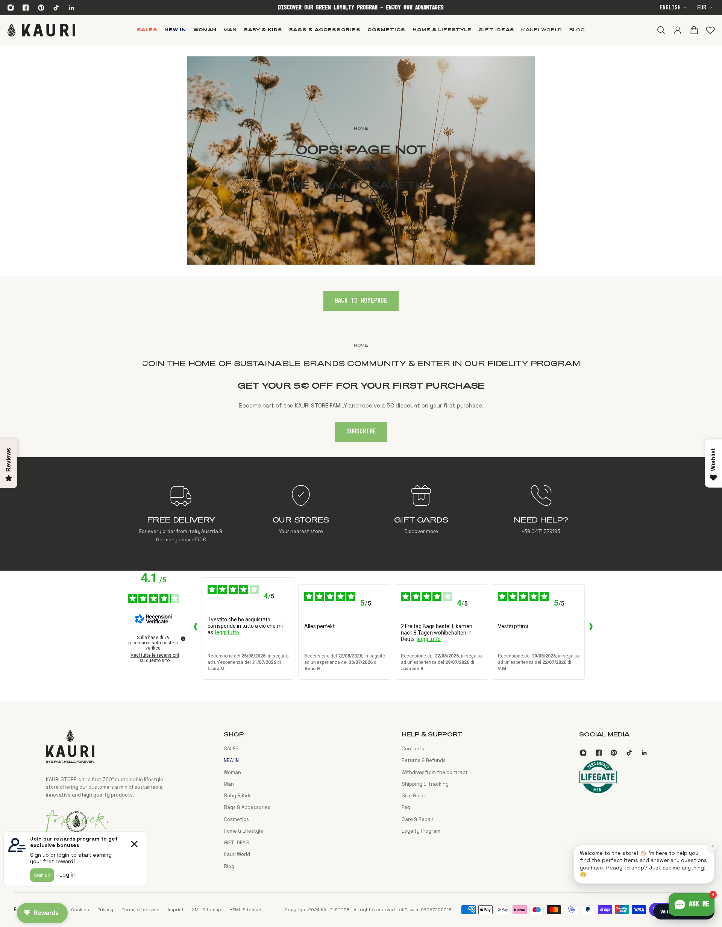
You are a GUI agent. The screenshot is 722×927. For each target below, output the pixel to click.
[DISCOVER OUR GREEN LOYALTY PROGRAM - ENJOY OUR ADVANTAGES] (361, 8)
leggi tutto (227, 632)
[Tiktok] (56, 7)
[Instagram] (10, 7)
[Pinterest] (41, 7)
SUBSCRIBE (361, 431)
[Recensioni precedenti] (195, 628)
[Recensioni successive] (590, 628)
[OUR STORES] (301, 514)
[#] (360, 160)
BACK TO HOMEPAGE (361, 300)
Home (361, 345)
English (670, 8)
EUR (701, 8)
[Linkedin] (71, 7)
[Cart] (694, 30)
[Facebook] (25, 7)
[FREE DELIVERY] (181, 514)
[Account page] (677, 30)
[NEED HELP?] (541, 514)
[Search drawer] (660, 30)
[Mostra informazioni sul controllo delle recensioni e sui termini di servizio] (183, 639)
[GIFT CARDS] (421, 514)
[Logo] (41, 29)
